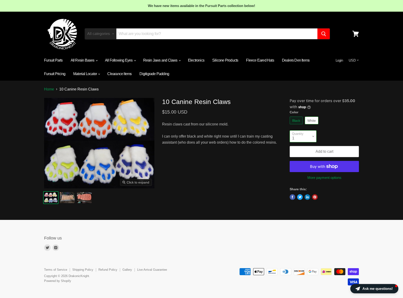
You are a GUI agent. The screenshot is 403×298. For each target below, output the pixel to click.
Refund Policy (107, 269)
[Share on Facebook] (292, 197)
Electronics (196, 60)
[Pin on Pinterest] (315, 197)
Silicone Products (225, 60)
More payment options (324, 178)
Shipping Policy (82, 269)
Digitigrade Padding (154, 74)
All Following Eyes (119, 60)
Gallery (127, 269)
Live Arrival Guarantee (152, 269)
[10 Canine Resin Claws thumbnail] (51, 198)
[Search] (323, 33)
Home (49, 89)
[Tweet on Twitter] (300, 197)
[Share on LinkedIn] (307, 197)
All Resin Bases (83, 60)
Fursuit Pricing (54, 74)
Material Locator (85, 74)
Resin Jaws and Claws (160, 60)
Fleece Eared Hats (260, 60)
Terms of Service (55, 269)
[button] (374, 288)
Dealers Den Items (295, 60)
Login (339, 60)
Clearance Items (119, 74)
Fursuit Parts (53, 60)
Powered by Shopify (57, 281)
